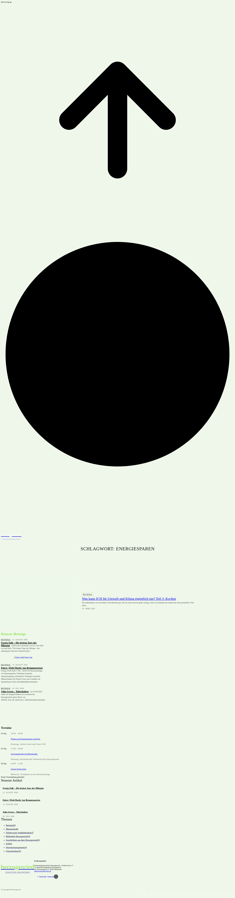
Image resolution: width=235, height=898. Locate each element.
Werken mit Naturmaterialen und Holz (25, 739)
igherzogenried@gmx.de (42, 871)
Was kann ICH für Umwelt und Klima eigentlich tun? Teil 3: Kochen (129, 599)
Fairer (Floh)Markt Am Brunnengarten (22, 668)
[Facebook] (56, 876)
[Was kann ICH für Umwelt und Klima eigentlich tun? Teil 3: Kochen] (40, 601)
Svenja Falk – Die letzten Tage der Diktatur (19, 644)
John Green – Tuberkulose (15, 691)
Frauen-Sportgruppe (18, 769)
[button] (231, 536)
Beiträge (87, 594)
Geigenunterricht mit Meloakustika (24, 754)
